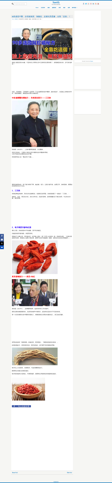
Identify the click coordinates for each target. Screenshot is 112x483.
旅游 (64, 7)
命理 (60, 7)
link (93, 4)
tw (86, 4)
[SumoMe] (2, 247)
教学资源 (74, 7)
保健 (49, 7)
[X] (2, 243)
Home (37, 7)
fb (83, 4)
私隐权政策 (56, 481)
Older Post (69, 472)
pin (91, 4)
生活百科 (43, 7)
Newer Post (15, 472)
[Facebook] (2, 236)
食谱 (69, 7)
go (88, 4)
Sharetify (56, 2)
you (98, 4)
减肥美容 (54, 7)
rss (96, 4)
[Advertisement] (39, 24)
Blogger (91, 61)
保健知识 (16, 19)
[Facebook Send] (2, 240)
